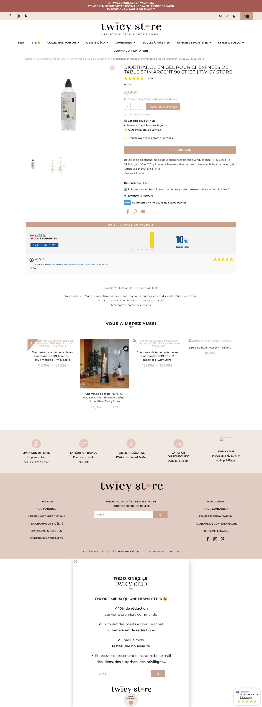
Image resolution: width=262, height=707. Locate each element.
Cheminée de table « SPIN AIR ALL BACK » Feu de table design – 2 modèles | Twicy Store (105, 397)
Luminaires (123, 42)
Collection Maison (61, 42)
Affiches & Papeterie (192, 42)
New (21, 42)
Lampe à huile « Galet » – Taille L (210, 347)
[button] (112, 68)
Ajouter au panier (163, 106)
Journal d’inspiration (131, 50)
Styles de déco (229, 42)
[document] (131, 633)
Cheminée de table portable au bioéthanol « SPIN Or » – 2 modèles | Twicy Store (157, 356)
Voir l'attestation (44, 244)
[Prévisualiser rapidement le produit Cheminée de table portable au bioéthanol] (74, 345)
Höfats (128, 84)
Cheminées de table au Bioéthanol (89, 58)
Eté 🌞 (36, 42)
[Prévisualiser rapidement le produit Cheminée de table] (127, 345)
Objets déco (95, 42)
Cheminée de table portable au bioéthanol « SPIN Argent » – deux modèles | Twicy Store (52, 356)
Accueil (28, 58)
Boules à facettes (156, 42)
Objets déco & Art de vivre (51, 58)
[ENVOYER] (160, 514)
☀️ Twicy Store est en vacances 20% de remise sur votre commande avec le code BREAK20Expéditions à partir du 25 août (131, 6)
